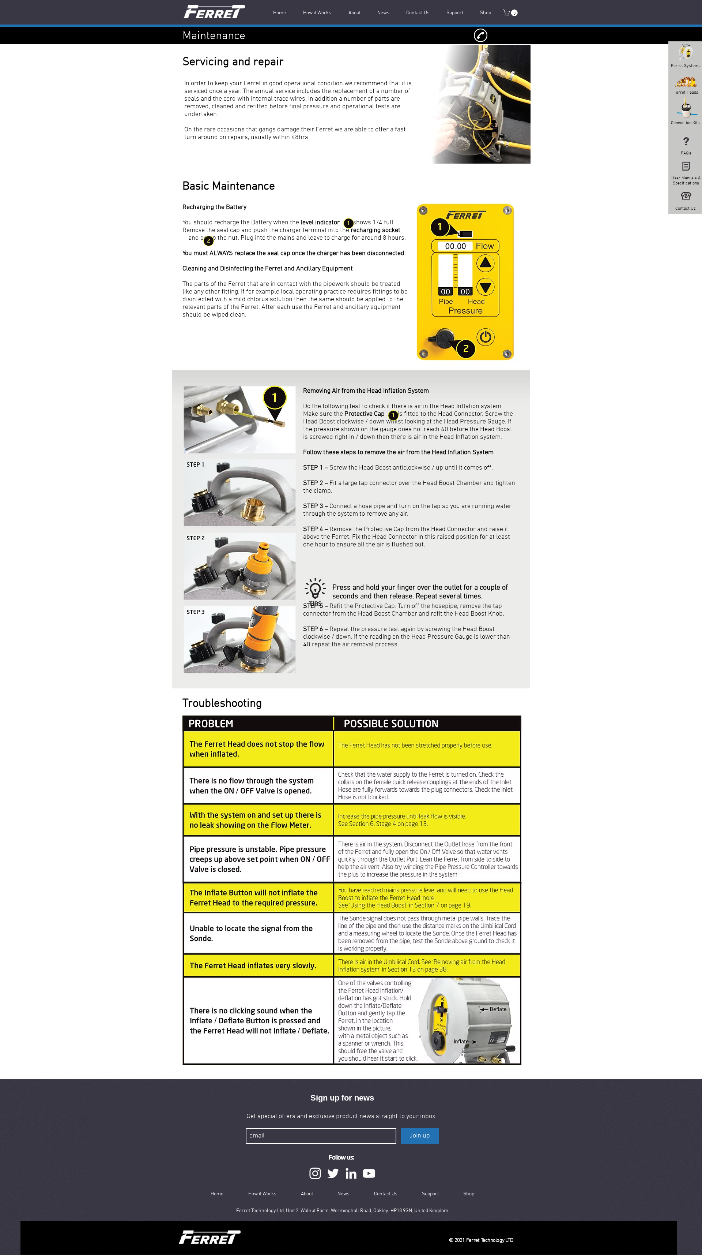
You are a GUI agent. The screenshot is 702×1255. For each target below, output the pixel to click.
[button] (511, 13)
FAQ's (686, 153)
